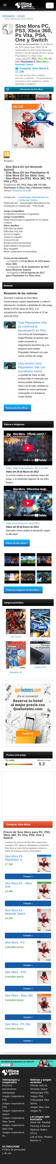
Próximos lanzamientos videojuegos (9, 1089)
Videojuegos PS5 (39, 1092)
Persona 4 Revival (40, 1126)
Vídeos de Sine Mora (16, 543)
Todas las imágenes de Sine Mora (22, 590)
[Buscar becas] (28, 1063)
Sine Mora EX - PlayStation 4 (14, 858)
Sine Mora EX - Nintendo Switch (15, 912)
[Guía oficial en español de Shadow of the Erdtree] (28, 97)
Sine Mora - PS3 (15, 972)
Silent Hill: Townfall (40, 1122)
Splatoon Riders (38, 1129)
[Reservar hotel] (28, 713)
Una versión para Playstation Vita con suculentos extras (31, 367)
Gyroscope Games (28, 200)
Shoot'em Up (19, 190)
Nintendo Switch (39, 1089)
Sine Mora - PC (15, 942)
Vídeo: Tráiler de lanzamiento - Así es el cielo (27, 468)
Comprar (27, 876)
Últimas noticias (38, 1085)
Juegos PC (36, 1110)
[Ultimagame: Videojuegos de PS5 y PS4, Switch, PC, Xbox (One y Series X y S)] (25, 5)
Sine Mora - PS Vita (17, 1024)
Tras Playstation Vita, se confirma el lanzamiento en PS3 (32, 326)
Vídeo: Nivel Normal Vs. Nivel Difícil (22, 523)
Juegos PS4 (36, 1096)
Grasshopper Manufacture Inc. (34, 197)
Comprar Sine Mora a (31, 70)
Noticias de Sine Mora (17, 408)
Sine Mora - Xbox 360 (19, 995)
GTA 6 (33, 1133)
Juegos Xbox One (39, 1107)
